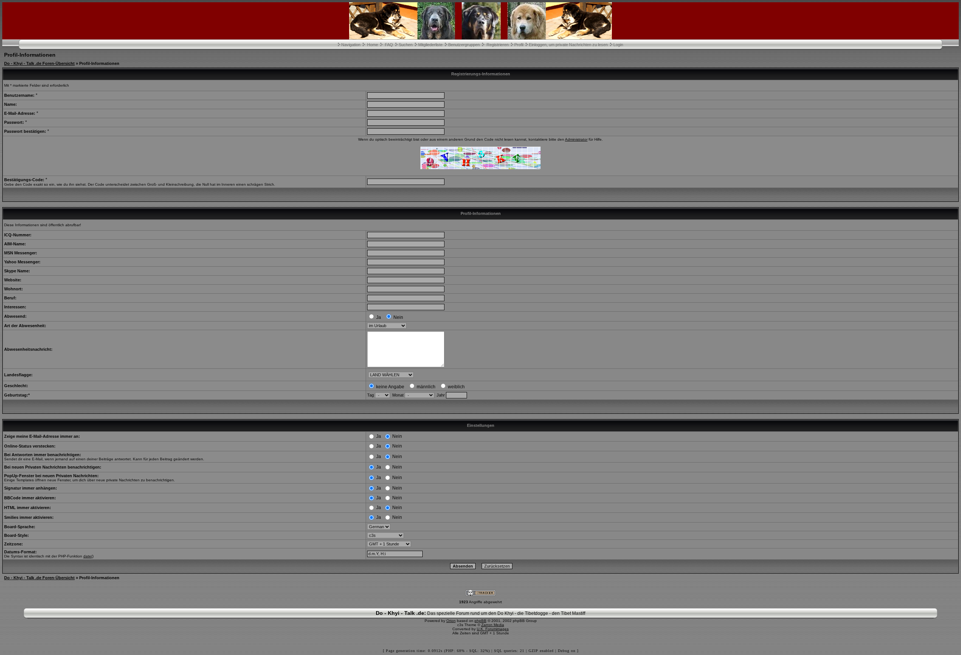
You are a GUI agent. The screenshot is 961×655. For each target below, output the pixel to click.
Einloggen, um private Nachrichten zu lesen (568, 44)
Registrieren (498, 44)
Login (618, 44)
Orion (451, 621)
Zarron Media (492, 625)
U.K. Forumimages (493, 629)
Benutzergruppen (464, 44)
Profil (518, 44)
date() (88, 556)
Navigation (350, 44)
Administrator (576, 139)
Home (372, 44)
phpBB (480, 621)
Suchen (406, 44)
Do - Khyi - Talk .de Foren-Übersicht (39, 63)
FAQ (389, 44)
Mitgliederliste (430, 44)
